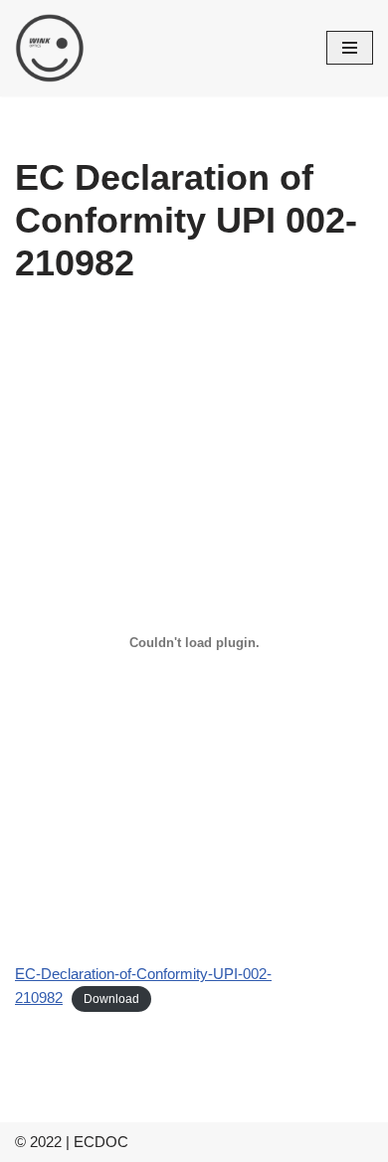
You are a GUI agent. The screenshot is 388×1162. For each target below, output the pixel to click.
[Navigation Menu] (349, 48)
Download (111, 999)
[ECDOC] (50, 48)
